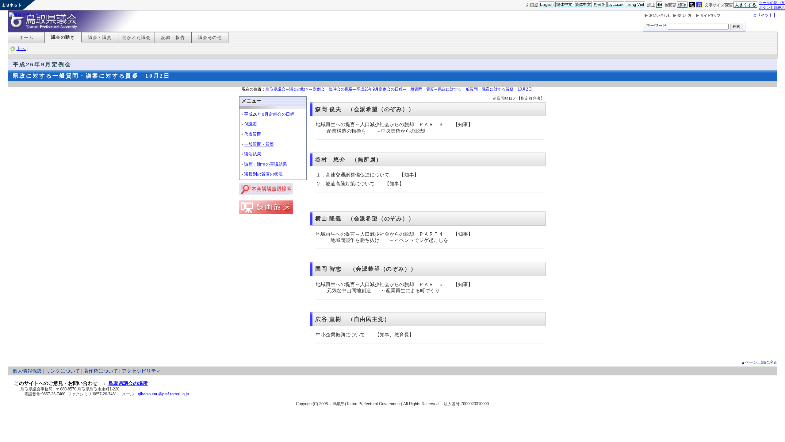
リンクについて (63, 371)
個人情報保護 (27, 371)
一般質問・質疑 (420, 89)
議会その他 (210, 37)
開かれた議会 (136, 37)
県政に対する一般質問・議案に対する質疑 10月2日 (485, 89)
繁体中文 (583, 4)
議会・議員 (100, 37)
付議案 (250, 124)
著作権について (101, 371)
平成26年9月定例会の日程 (379, 89)
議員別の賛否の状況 (263, 174)
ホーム (26, 37)
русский (615, 4)
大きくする (745, 4)
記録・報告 (173, 37)
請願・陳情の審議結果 (265, 164)
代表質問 (252, 134)
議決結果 (252, 154)
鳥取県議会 (275, 89)
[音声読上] (659, 4)
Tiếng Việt (635, 4)
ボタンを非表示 (772, 8)
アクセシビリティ (141, 371)
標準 (682, 4)
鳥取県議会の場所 (128, 383)
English (546, 4)
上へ (21, 48)
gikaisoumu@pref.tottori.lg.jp (163, 394)
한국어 (600, 4)
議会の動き (63, 37)
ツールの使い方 (772, 3)
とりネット (763, 15)
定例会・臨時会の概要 (333, 89)
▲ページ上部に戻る (759, 362)
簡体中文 (564, 4)
